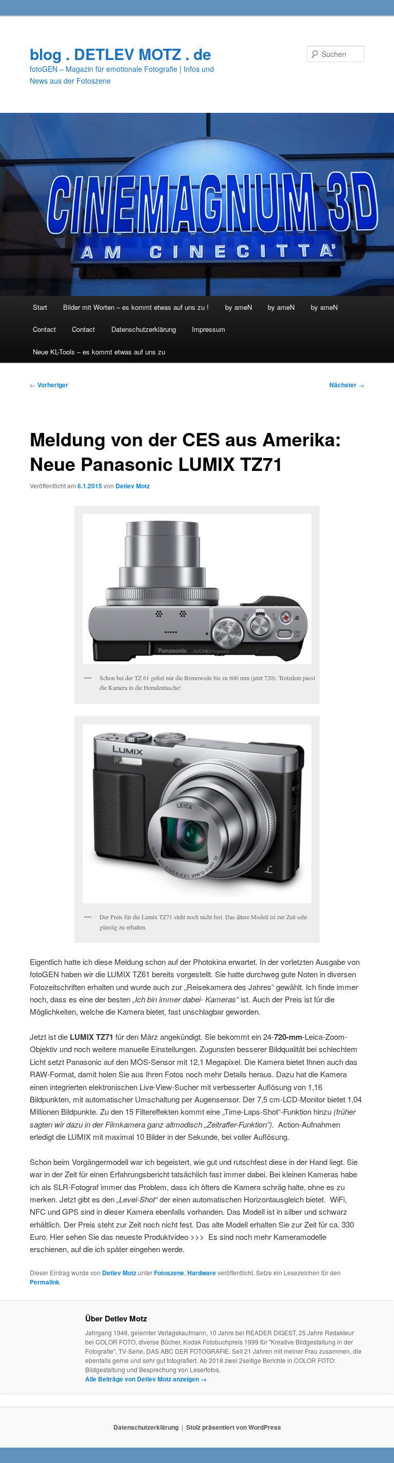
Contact (44, 329)
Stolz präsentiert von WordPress (233, 1427)
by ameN (238, 307)
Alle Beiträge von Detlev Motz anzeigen (146, 1378)
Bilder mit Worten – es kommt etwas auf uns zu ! (136, 307)
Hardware (201, 1272)
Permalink (45, 1282)
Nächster (346, 384)
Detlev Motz (132, 485)
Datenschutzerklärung (143, 329)
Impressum (208, 329)
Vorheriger (49, 384)
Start (40, 307)
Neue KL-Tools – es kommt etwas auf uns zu (99, 352)
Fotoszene (169, 1272)
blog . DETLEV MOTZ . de (120, 54)
